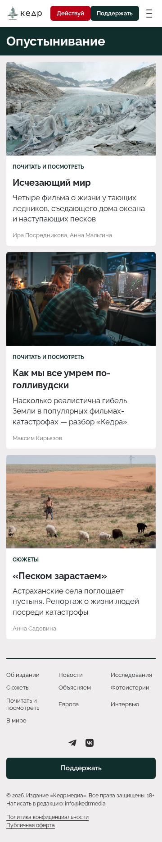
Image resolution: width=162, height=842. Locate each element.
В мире (16, 720)
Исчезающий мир (52, 182)
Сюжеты (26, 560)
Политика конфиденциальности (47, 817)
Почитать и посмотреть (48, 167)
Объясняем (74, 687)
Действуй (70, 13)
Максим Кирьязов (37, 438)
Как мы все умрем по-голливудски (61, 379)
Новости (70, 675)
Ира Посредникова (40, 235)
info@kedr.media (85, 804)
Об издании (23, 675)
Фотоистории (130, 687)
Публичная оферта (30, 825)
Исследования (131, 675)
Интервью (125, 704)
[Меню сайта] (149, 13)
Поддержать (115, 13)
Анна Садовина (34, 628)
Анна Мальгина (91, 235)
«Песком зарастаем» (60, 576)
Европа (68, 704)
